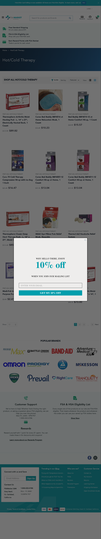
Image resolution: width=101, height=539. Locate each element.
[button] (50, 248)
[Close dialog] (85, 240)
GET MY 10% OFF (50, 293)
